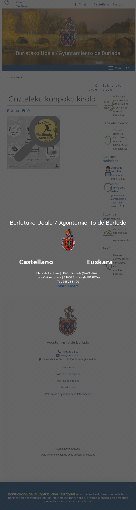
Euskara (100, 262)
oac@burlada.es (68, 286)
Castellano (36, 262)
